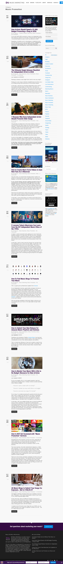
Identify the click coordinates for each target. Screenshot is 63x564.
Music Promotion (37, 33)
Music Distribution (31, 74)
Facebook (47, 73)
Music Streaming (49, 104)
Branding (47, 61)
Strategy (47, 127)
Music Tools (48, 107)
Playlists (38, 2)
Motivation (47, 93)
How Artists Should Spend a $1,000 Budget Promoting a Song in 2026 (24, 30)
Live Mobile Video (49, 82)
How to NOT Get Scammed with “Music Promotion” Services (25, 435)
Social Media (48, 120)
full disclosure (50, 188)
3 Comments (39, 437)
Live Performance (49, 84)
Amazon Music (31, 337)
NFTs (46, 109)
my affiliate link (50, 208)
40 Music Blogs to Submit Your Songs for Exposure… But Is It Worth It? (26, 489)
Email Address (49, 32)
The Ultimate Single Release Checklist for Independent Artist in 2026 (25, 71)
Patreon (47, 111)
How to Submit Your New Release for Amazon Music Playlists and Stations (25, 329)
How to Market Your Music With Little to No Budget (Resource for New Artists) (26, 372)
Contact (55, 2)
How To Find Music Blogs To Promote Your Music (25, 280)
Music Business (23, 74)
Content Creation (23, 33)
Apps (46, 59)
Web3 (46, 136)
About (44, 2)
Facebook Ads (48, 75)
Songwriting (48, 123)
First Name (48, 36)
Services (49, 2)
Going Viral (47, 77)
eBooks (32, 2)
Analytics (47, 57)
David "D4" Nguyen (18, 560)
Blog (27, 2)
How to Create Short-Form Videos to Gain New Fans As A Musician (26, 171)
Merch (46, 91)
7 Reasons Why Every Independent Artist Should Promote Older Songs (26, 118)
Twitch (46, 129)
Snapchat (47, 118)
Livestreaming (48, 86)
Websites (47, 139)
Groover (36, 285)
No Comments (14, 34)
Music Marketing (23, 120)
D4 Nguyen (15, 33)
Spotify (46, 125)
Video (37, 173)
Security (47, 116)
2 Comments (39, 491)
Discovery (30, 33)
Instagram (47, 79)
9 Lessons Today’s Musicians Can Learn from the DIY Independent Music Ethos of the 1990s (26, 227)
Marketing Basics (49, 89)
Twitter (46, 132)
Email (46, 70)
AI (51, 54)
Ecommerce (48, 68)
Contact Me (48, 526)
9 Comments (20, 75)
